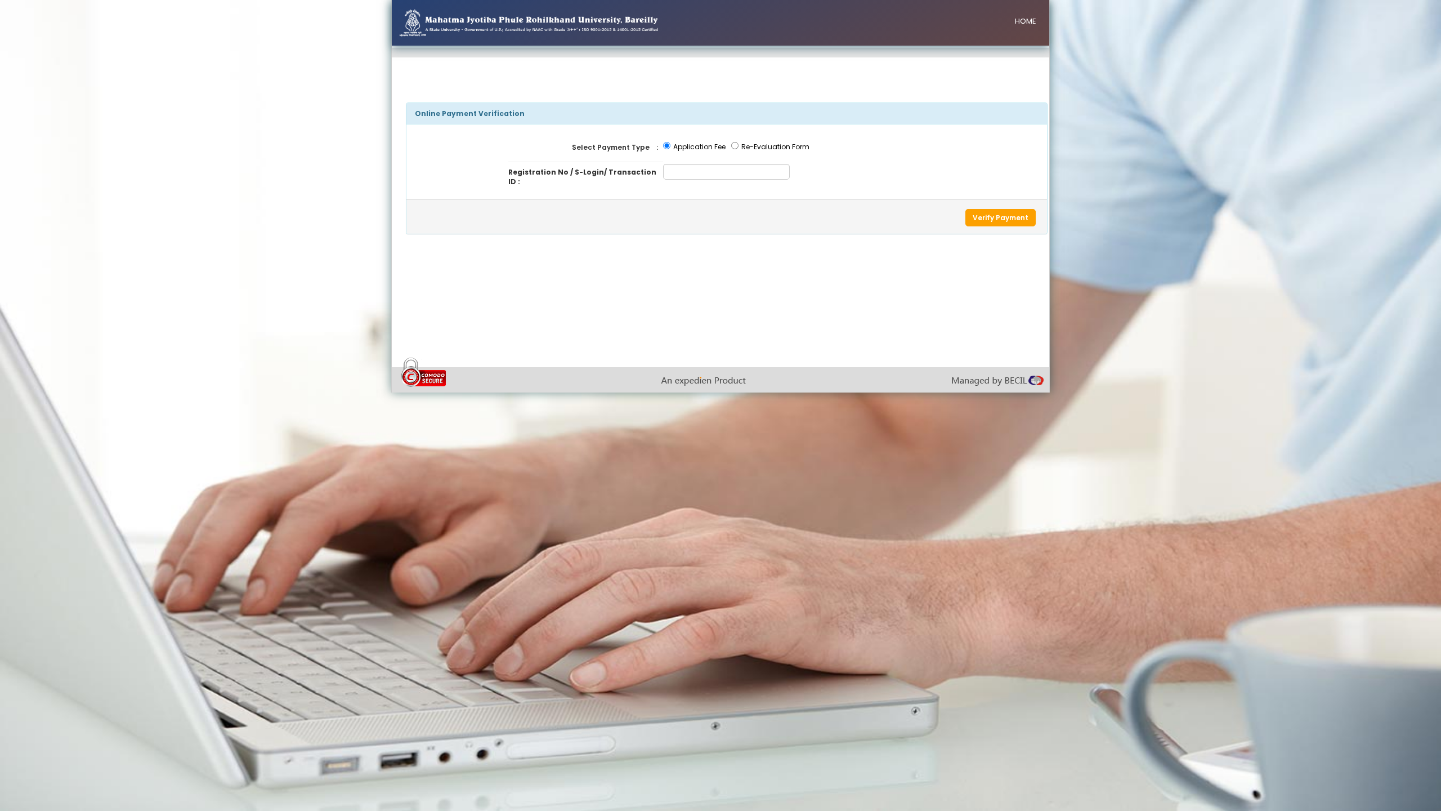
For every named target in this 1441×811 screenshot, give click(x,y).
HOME (1025, 21)
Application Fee (699, 146)
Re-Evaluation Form (775, 146)
